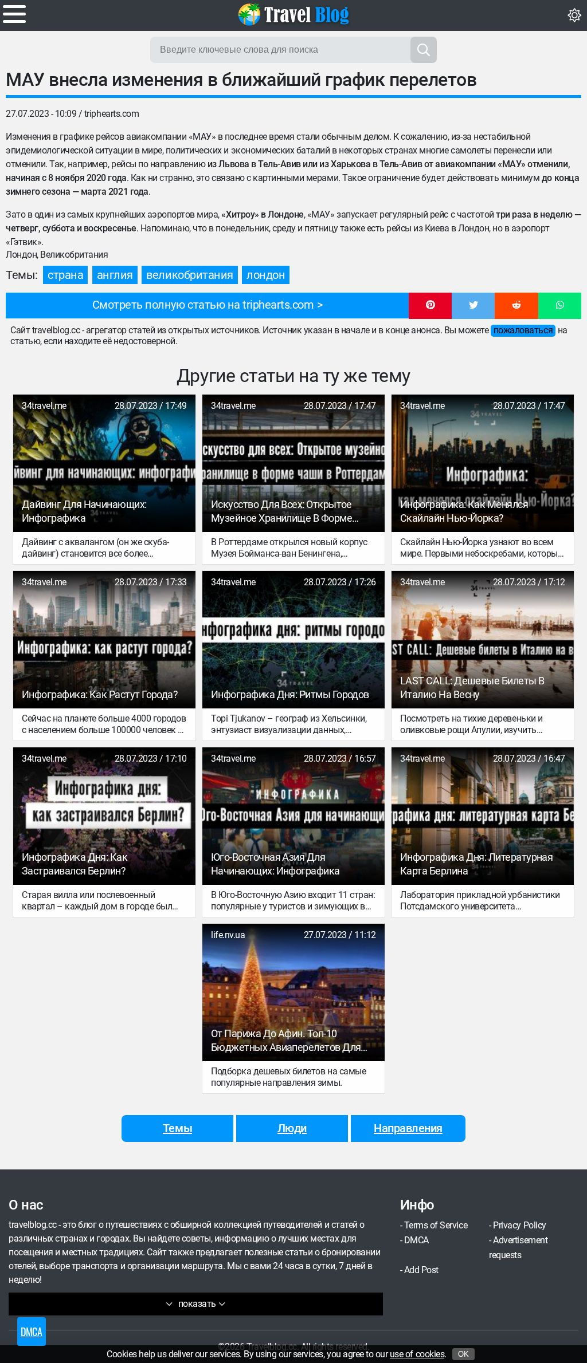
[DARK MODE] (574, 15)
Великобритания (189, 275)
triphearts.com (111, 113)
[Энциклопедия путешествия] (293, 14)
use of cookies (417, 1354)
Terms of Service (435, 1225)
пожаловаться (523, 330)
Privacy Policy (519, 1225)
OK (463, 1354)
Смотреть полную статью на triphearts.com (203, 305)
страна (65, 275)
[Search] (423, 50)
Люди (292, 1128)
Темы (177, 1128)
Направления (408, 1128)
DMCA (416, 1240)
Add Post (421, 1269)
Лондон (265, 275)
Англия (115, 275)
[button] (430, 306)
